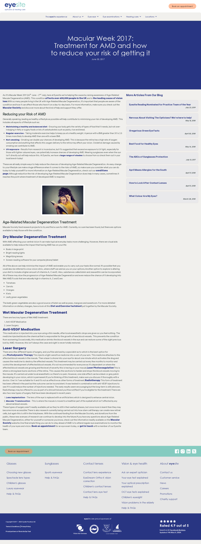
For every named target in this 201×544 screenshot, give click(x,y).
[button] (77, 16)
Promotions (166, 493)
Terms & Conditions (13, 526)
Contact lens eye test (95, 491)
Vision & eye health (134, 463)
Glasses (11, 463)
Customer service (169, 477)
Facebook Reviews (177, 530)
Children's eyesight (132, 497)
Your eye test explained (135, 477)
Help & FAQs (14, 493)
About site (169, 463)
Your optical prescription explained (135, 485)
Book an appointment (182, 6)
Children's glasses (16, 483)
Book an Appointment (18, 451)
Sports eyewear (53, 472)
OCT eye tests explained (135, 491)
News (163, 483)
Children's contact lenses (97, 486)
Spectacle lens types (18, 477)
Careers (164, 488)
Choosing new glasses (19, 472)
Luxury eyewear (15, 488)
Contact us (166, 472)
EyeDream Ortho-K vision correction (97, 479)
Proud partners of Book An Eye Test (18, 531)
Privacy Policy (26, 526)
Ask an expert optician (134, 472)
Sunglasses (52, 463)
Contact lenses (93, 463)
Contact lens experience (97, 472)
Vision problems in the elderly (138, 502)
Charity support (168, 499)
